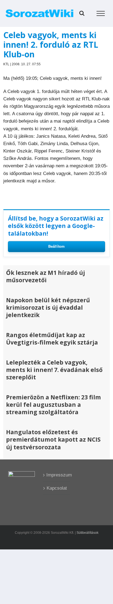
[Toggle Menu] (101, 13)
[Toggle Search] (81, 13)
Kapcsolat (57, 488)
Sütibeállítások (87, 533)
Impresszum (56, 475)
